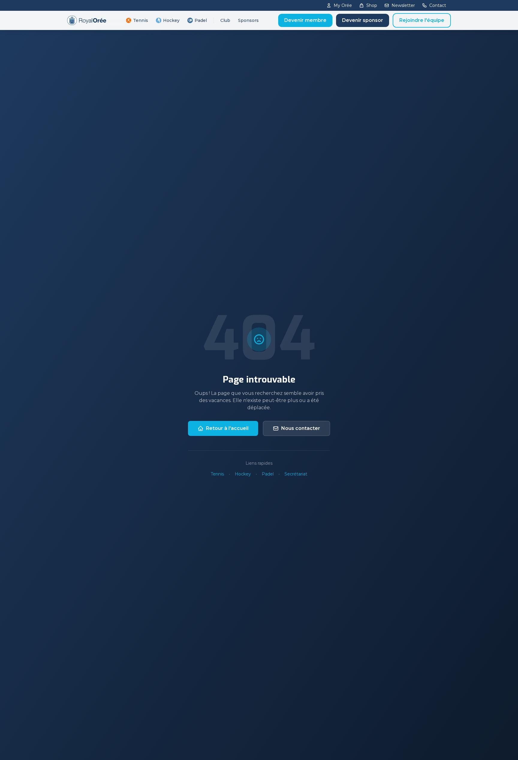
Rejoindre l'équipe (421, 20)
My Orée (343, 5)
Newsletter (403, 5)
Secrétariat (295, 474)
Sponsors (248, 20)
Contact (437, 5)
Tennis (140, 20)
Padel (201, 20)
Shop (371, 5)
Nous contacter (300, 428)
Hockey (171, 20)
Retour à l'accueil (227, 428)
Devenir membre (305, 20)
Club (225, 20)
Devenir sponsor (362, 20)
